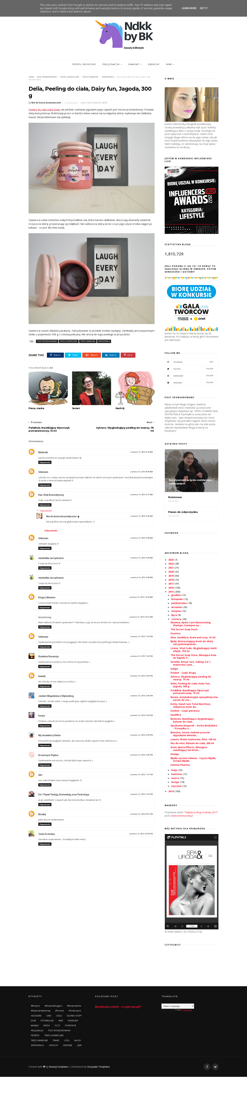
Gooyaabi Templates (98, 1066)
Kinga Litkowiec (46, 597)
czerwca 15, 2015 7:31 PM (141, 775)
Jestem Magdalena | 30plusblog (56, 696)
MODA (47, 1025)
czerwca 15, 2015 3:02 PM (141, 676)
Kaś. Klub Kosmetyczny (51, 495)
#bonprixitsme (74, 1005)
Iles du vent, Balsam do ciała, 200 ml (192, 743)
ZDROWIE (67, 1045)
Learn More (189, 8)
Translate (187, 1010)
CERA (48, 1015)
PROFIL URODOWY (84, 64)
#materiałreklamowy (40, 1010)
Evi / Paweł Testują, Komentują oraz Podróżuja (63, 794)
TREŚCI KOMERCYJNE (69, 77)
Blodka (42, 814)
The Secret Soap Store (184, 629)
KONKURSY (73, 1020)
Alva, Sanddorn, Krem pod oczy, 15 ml (193, 637)
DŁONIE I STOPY (74, 1015)
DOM (33, 1020)
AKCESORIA (36, 1015)
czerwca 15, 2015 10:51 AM (141, 617)
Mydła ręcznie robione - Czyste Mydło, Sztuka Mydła (193, 760)
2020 (171, 571)
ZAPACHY (154, 64)
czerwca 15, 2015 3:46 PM (141, 696)
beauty (42, 676)
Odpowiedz (44, 462)
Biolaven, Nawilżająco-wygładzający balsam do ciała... (192, 720)
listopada (177, 599)
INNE (169, 64)
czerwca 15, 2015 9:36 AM (141, 516)
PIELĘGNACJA (110, 64)
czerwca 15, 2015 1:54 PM (141, 656)
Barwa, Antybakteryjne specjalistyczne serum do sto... (194, 698)
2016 (171, 587)
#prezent (59, 1010)
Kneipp (175, 754)
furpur (41, 715)
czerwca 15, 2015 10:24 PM (141, 834)
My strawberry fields (49, 735)
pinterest (193, 383)
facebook (193, 362)
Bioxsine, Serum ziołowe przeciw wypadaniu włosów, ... (190, 734)
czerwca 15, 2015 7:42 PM (141, 794)
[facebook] (207, 1066)
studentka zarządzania (51, 558)
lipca (174, 615)
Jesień (76, 408)
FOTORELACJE (47, 1020)
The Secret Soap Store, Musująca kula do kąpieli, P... (193, 656)
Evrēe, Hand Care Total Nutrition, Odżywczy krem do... (191, 705)
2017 (171, 583)
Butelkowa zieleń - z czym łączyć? (118, 1007)
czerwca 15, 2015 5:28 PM (141, 755)
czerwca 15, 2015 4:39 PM (141, 735)
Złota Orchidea (46, 834)
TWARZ (56, 1040)
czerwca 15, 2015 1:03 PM (141, 636)
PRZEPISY (35, 1035)
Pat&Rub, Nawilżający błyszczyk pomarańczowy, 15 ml (190, 692)
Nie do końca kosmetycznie (61, 516)
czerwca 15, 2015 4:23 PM (141, 715)
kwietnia (176, 774)
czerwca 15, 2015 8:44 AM (141, 472)
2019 (171, 575)
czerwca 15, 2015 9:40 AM (141, 538)
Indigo (174, 668)
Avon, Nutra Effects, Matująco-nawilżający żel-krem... (189, 749)
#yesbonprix (75, 1010)
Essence (175, 633)
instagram (193, 376)
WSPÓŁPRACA (108, 77)
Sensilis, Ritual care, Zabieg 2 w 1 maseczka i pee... (191, 663)
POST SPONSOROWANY (47, 77)
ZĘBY (79, 1045)
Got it (204, 8)
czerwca (176, 619)
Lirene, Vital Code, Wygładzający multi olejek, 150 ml (194, 650)
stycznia (176, 786)
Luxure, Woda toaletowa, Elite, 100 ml (193, 739)
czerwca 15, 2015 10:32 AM (141, 597)
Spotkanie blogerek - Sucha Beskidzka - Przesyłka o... (194, 727)
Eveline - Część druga (183, 672)
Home (31, 77)
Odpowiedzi (46, 510)
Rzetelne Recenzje (48, 656)
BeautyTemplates (58, 1066)
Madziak (43, 452)
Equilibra (176, 714)
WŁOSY (77, 1040)
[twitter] (215, 1066)
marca (175, 778)
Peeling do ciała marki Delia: (44, 109)
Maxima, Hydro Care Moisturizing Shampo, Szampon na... (191, 624)
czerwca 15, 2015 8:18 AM (141, 452)
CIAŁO (59, 1015)
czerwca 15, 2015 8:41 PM (141, 814)
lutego (175, 782)
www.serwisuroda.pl (182, 815)
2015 (171, 591)
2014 (171, 791)
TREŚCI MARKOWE (90, 77)
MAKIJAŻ (133, 64)
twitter (193, 369)
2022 (171, 563)
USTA (66, 1040)
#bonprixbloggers (53, 1005)
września (177, 607)
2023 (171, 559)
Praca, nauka (36, 408)
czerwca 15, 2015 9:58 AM (141, 577)
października (179, 603)
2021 (171, 567)
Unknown (43, 472)
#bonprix (35, 1005)
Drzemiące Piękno (48, 755)
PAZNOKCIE (70, 1025)
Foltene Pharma (180, 764)
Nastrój (120, 408)
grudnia (176, 595)
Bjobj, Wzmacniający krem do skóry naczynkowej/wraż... (192, 643)
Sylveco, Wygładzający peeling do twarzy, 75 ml (191, 678)
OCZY (57, 1025)
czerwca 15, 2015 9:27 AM (141, 495)
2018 (171, 579)
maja (174, 770)
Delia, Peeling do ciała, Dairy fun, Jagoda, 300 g (190, 685)
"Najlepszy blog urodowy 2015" (201, 812)
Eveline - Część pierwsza (185, 710)
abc (40, 775)
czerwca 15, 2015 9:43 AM (141, 558)
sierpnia (176, 611)
